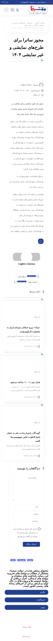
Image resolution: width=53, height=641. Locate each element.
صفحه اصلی (40, 23)
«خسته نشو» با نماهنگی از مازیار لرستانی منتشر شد (32, 282)
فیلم (13, 560)
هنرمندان (27, 25)
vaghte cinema (26, 85)
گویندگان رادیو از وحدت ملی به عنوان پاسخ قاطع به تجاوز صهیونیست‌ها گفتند (23, 437)
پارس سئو (26, 636)
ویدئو (30, 560)
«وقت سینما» (26, 627)
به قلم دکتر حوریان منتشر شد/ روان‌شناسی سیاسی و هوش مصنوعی (21, 277)
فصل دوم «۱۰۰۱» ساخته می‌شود (25, 382)
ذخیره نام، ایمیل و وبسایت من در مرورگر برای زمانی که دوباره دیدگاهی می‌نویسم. (25, 532)
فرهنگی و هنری (19, 23)
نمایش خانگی (38, 25)
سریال (29, 23)
